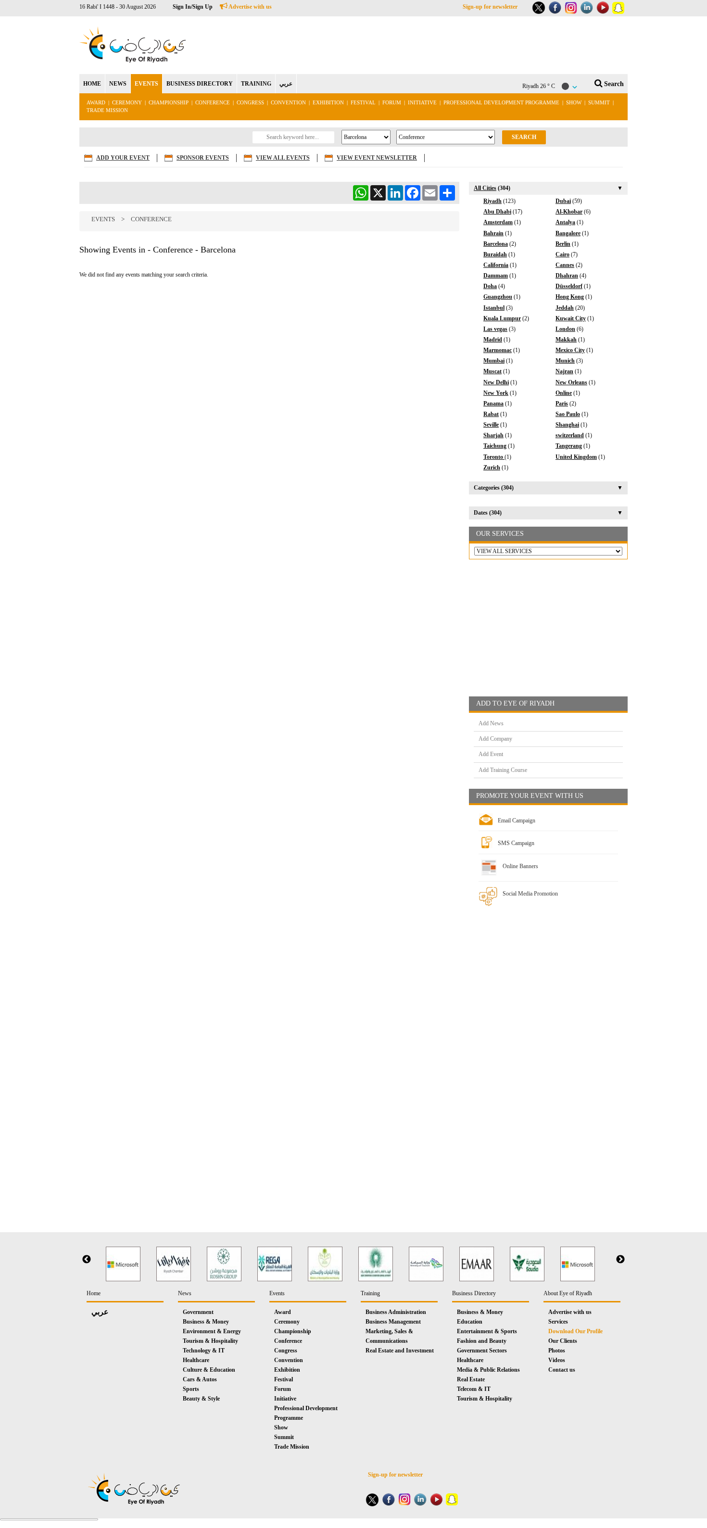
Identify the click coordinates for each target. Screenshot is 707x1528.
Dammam (495, 275)
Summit (599, 102)
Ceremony (127, 102)
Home (94, 1293)
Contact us (561, 1369)
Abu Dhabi (497, 211)
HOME (92, 83)
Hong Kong (570, 296)
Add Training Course (503, 770)
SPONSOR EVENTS (203, 157)
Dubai (563, 201)
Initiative (422, 102)
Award (96, 102)
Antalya (565, 222)
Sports (191, 1389)
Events (103, 219)
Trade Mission (107, 110)
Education (469, 1321)
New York (495, 393)
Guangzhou (497, 296)
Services (558, 1321)
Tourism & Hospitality (210, 1341)
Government (198, 1312)
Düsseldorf (569, 286)
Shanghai (567, 424)
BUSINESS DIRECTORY (199, 83)
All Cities (485, 188)
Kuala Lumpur (502, 318)
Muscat (492, 371)
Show (573, 102)
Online (564, 393)
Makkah (566, 339)
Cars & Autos (200, 1379)
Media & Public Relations (488, 1369)
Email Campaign (516, 820)
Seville (491, 424)
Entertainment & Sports (487, 1331)
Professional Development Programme (501, 102)
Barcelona (495, 243)
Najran (564, 371)
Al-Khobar (569, 211)
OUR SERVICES (500, 533)
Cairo (562, 254)
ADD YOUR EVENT (123, 157)
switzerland (570, 435)
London (565, 329)
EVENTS (146, 83)
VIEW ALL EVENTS (283, 157)
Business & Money (206, 1321)
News (184, 1293)
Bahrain (493, 233)
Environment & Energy (212, 1331)
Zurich (491, 467)
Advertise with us (249, 6)
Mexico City (570, 350)
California (495, 265)
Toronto (494, 457)
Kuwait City (571, 318)
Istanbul (494, 307)
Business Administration (396, 1312)
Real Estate (471, 1379)
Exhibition (328, 102)
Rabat (491, 414)
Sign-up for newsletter (490, 6)
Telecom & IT (474, 1389)
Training (370, 1293)
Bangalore (568, 233)
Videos (556, 1360)
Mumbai (494, 360)
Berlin (563, 243)
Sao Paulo (568, 414)
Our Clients (562, 1341)
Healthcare (196, 1360)
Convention (288, 102)
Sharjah (493, 435)
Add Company (495, 738)
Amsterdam (498, 222)
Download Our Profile (575, 1331)
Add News (491, 723)
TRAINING (256, 83)
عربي (285, 83)
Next (620, 1259)
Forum (391, 102)
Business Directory (474, 1293)
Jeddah (565, 307)
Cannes (565, 265)
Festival (363, 102)
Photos (556, 1350)
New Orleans (571, 382)
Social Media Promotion (530, 893)
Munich (565, 360)
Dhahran (567, 275)
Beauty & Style (201, 1398)
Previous (86, 1259)
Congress (251, 102)
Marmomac (497, 350)
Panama (493, 403)
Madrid (492, 339)
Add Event (491, 754)
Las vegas (495, 329)
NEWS (117, 83)
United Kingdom (576, 457)
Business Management (393, 1321)
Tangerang (569, 445)
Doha (490, 286)
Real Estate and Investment (400, 1350)
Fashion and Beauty (481, 1341)
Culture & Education (209, 1369)
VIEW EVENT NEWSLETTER (377, 157)
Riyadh (492, 201)
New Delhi (496, 382)
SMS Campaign (516, 843)
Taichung (494, 445)
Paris (562, 403)
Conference (212, 102)
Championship (169, 102)
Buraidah (495, 254)
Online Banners (520, 866)
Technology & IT (204, 1350)
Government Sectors (482, 1350)
